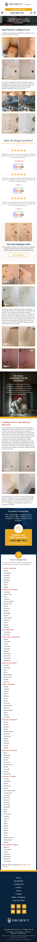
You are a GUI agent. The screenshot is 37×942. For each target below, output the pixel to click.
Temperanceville (8, 837)
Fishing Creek (8, 604)
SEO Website (10, 939)
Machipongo (7, 856)
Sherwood (6, 708)
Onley (5, 821)
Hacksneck (7, 797)
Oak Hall (6, 816)
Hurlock (6, 606)
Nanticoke (6, 734)
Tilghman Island (8, 710)
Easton (5, 693)
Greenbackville (8, 793)
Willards (6, 748)
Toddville (6, 620)
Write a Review (2, 13)
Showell (6, 767)
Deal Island (7, 667)
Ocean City (7, 762)
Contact (18, 894)
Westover (6, 682)
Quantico (6, 741)
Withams (6, 842)
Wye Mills (6, 717)
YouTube (13, 912)
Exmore (6, 852)
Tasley (5, 835)
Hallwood (6, 800)
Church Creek (8, 594)
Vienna (6, 622)
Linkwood (7, 608)
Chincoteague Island (9, 790)
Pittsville (6, 738)
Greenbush (7, 795)
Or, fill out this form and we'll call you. (18, 543)
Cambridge (7, 592)
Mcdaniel (6, 696)
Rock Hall (6, 634)
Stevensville (7, 658)
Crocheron (7, 599)
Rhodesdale (7, 613)
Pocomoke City (8, 764)
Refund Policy (22, 933)
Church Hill (7, 646)
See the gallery (18, 255)
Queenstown (7, 656)
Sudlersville (7, 660)
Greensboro (7, 577)
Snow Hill (6, 769)
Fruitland (6, 727)
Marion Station (8, 675)
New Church (7, 814)
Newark (6, 760)
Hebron (6, 729)
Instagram (13, 906)
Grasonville (7, 648)
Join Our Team (18, 900)
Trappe (6, 712)
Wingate (6, 625)
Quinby (6, 828)
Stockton (6, 771)
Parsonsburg (7, 736)
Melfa (5, 811)
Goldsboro (7, 575)
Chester (6, 644)
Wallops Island (8, 840)
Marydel (6, 582)
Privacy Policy (19, 932)
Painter (6, 823)
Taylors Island (8, 618)
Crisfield (6, 665)
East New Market (9, 601)
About (18, 891)
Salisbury (6, 743)
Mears (5, 809)
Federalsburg (7, 573)
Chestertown (7, 632)
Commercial (18, 884)
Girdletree (6, 757)
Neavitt (6, 698)
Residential (18, 881)
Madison (6, 611)
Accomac (6, 779)
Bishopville (7, 755)
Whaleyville (7, 774)
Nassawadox (7, 861)
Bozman (6, 686)
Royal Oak (7, 703)
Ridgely (6, 587)
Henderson (7, 580)
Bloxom (6, 788)
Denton (6, 570)
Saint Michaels (8, 705)
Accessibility (10, 932)
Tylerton (6, 679)
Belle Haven (7, 786)
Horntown (6, 802)
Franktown (7, 854)
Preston (6, 585)
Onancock (6, 819)
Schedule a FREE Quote (18, 9)
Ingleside (6, 651)
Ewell (5, 672)
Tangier (6, 833)
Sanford (6, 830)
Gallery (18, 887)
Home (18, 878)
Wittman (6, 715)
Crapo (5, 596)
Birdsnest (6, 847)
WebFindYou (26, 939)
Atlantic (6, 783)
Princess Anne (8, 677)
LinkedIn (19, 912)
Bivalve (6, 722)
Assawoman (7, 781)
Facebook (19, 906)
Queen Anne (7, 653)
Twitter (24, 906)
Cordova (6, 691)
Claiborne (6, 689)
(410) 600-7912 (17, 13)
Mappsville (7, 807)
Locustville (7, 804)
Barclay (6, 639)
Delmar (6, 724)
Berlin (5, 753)
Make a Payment (18, 897)
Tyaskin (6, 745)
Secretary (6, 615)
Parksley (6, 826)
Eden (5, 670)
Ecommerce (18, 939)
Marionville (7, 859)
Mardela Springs (8, 731)
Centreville (7, 641)
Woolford (6, 627)
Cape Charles (7, 849)
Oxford (6, 701)
